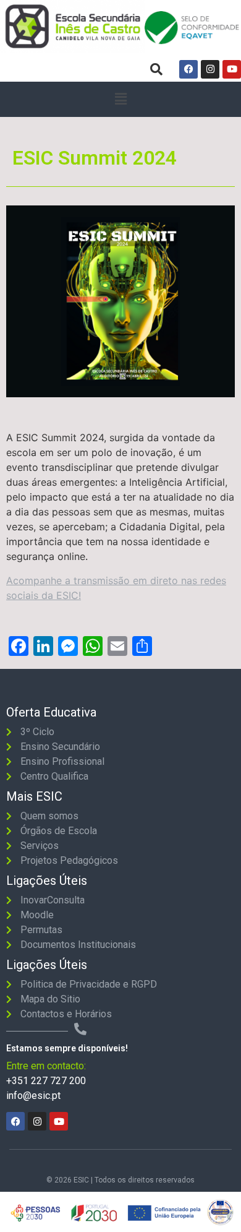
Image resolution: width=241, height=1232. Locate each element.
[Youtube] (231, 69)
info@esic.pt (33, 1095)
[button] (120, 99)
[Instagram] (210, 69)
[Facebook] (188, 69)
